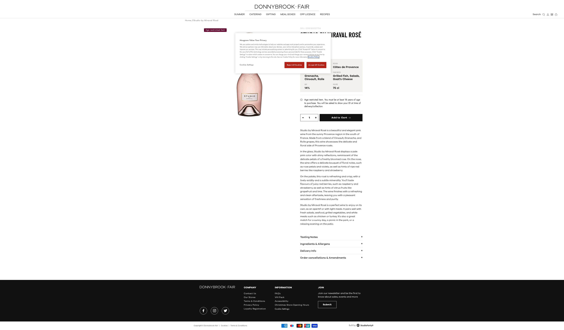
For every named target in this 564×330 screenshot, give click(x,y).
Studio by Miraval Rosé (205, 20)
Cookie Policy (313, 57)
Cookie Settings (282, 308)
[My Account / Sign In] (548, 14)
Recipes (325, 14)
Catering (255, 14)
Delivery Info (308, 251)
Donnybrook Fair (211, 326)
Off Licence (307, 14)
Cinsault (310, 79)
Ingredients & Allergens (315, 244)
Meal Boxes (287, 14)
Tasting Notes (309, 237)
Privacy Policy (251, 305)
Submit (327, 304)
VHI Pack (279, 297)
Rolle (321, 79)
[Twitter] (225, 310)
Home (188, 20)
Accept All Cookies (316, 65)
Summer (239, 14)
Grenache (311, 76)
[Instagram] (214, 310)
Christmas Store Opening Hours (292, 305)
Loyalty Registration (255, 308)
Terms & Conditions (254, 301)
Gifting (271, 14)
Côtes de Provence (346, 67)
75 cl (336, 88)
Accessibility (281, 301)
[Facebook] (203, 310)
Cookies (224, 326)
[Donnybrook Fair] (282, 7)
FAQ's (278, 293)
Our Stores (249, 297)
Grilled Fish (340, 76)
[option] (249, 74)
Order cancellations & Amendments (323, 258)
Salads (354, 76)
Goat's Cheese (343, 79)
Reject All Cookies (294, 65)
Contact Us (250, 293)
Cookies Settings (247, 65)
